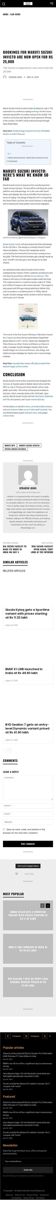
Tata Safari (39, 396)
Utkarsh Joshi (15, 77)
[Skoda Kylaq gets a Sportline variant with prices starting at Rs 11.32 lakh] (28, 591)
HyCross (6, 384)
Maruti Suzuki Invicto (12, 244)
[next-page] (9, 750)
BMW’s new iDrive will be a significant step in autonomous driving (27, 1065)
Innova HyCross (37, 276)
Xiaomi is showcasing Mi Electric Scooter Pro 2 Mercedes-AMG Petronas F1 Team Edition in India (28, 1054)
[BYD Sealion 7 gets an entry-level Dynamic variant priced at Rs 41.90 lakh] (28, 705)
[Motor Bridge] (28, 3)
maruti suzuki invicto (29, 445)
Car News (15, 14)
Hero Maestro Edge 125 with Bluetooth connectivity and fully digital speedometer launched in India (26, 1075)
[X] (44, 1036)
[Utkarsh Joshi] (5, 77)
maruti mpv (10, 445)
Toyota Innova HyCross (34, 399)
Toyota (10, 338)
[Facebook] (7, 1036)
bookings (35, 111)
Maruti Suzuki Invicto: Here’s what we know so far (28, 158)
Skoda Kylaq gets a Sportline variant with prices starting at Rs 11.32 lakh (27, 614)
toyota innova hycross (15, 449)
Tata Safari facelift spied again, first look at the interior (42, 549)
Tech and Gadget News (28, 866)
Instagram (35, 1036)
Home (5, 14)
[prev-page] (5, 750)
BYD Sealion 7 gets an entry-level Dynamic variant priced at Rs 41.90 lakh (27, 728)
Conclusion (13, 161)
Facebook (16, 1036)
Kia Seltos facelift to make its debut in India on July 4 (14, 549)
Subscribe (28, 1169)
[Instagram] (26, 1036)
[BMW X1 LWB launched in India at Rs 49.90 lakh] (28, 650)
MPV (38, 197)
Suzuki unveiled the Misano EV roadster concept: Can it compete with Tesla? (26, 1085)
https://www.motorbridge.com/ (28, 492)
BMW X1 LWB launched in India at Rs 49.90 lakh (24, 671)
